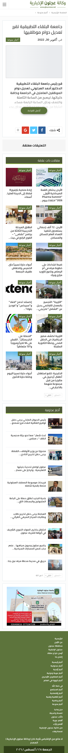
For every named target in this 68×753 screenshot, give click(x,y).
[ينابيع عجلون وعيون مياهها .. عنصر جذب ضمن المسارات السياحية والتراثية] (55, 549)
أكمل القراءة (34, 110)
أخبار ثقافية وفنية (54, 697)
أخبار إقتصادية (56, 693)
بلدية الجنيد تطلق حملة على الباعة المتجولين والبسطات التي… (27, 500)
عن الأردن (58, 642)
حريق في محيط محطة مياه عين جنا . (26, 561)
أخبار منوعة (12, 39)
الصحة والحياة (56, 713)
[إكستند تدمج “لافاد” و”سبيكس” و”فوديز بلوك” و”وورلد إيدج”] (19, 289)
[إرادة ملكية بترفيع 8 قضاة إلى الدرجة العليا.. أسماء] (19, 177)
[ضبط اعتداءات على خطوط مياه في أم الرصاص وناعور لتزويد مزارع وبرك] (49, 252)
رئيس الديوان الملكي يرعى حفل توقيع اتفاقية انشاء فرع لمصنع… (28, 421)
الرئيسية (59, 638)
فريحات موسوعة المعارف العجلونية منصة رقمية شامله (26, 484)
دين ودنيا (58, 709)
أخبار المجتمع (56, 689)
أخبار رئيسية (57, 662)
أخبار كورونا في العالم (53, 680)
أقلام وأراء (58, 724)
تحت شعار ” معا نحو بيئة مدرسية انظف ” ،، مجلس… (28, 437)
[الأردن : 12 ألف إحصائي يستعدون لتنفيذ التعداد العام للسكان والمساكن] (49, 214)
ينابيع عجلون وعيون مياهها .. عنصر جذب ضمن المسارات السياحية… (27, 547)
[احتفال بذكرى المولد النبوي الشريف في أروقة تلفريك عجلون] (55, 533)
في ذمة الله (57, 686)
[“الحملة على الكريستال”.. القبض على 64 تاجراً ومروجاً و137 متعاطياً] (19, 323)
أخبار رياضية (57, 700)
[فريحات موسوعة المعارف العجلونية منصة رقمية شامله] (55, 486)
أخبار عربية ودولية (55, 673)
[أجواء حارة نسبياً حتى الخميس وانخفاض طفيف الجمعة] (19, 252)
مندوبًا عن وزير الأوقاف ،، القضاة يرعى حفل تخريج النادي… (28, 452)
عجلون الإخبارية (55, 649)
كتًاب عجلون (57, 716)
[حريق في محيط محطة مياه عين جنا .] (55, 565)
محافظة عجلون (55, 646)
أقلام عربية (58, 720)
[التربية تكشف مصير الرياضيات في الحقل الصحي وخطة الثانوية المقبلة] (49, 323)
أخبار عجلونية (57, 665)
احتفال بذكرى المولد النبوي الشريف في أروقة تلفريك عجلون (26, 531)
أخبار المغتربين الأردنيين (52, 676)
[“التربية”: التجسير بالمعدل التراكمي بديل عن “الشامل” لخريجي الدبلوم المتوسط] (49, 289)
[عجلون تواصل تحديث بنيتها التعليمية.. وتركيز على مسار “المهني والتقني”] (55, 470)
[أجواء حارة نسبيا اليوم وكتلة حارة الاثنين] (19, 361)
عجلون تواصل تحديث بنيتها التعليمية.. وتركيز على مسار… (30, 468)
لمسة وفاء (57, 731)
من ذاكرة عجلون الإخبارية (51, 727)
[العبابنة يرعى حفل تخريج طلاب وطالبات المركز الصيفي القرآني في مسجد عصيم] (55, 517)
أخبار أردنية (58, 669)
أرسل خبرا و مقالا (55, 653)
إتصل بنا (59, 657)
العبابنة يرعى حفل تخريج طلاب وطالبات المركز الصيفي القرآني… (28, 515)
